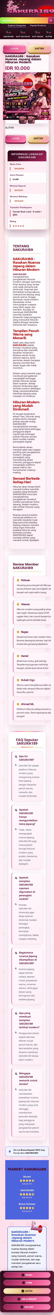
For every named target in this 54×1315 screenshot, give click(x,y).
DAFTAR (39, 48)
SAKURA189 (19, 274)
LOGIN (14, 48)
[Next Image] (48, 96)
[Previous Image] (5, 96)
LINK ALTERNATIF (28, 1299)
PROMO (28, 1275)
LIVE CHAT (28, 1307)
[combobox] (24, 20)
